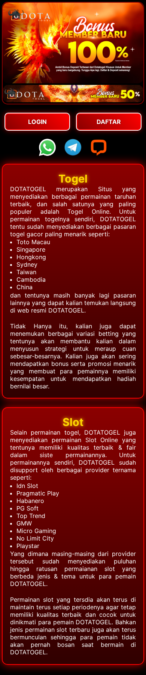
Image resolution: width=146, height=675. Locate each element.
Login (37, 121)
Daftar (109, 121)
